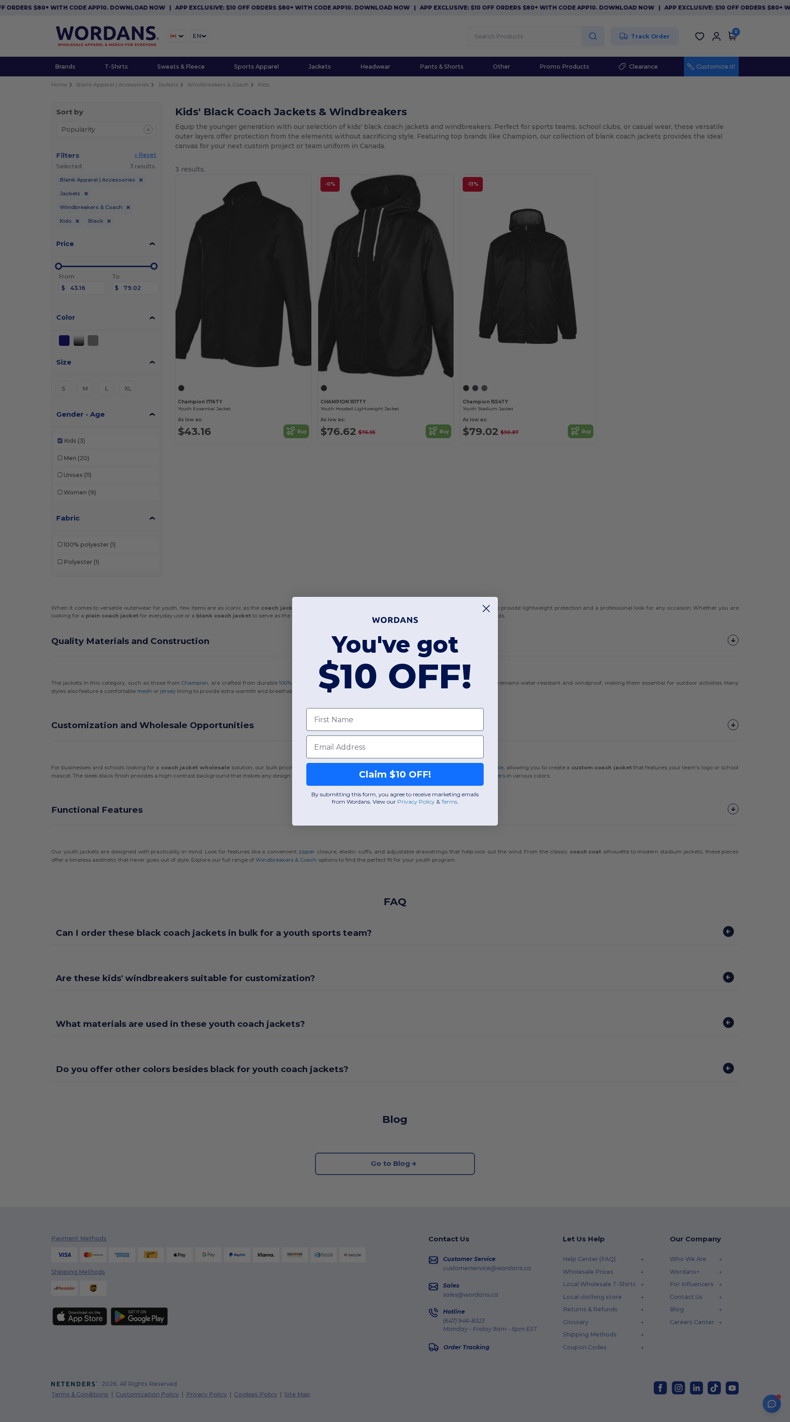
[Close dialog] (486, 609)
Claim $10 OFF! (395, 774)
